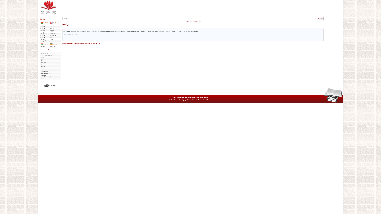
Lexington (43, 62)
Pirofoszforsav (44, 61)
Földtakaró (43, 57)
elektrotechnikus (45, 73)
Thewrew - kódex (45, 53)
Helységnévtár (44, 71)
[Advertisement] (196, 5)
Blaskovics (43, 66)
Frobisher (43, 75)
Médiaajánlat (187, 97)
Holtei (42, 68)
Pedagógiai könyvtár (46, 77)
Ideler (42, 59)
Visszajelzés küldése (200, 97)
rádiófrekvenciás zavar (47, 55)
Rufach (42, 64)
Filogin (42, 78)
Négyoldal (43, 70)
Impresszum (177, 97)
